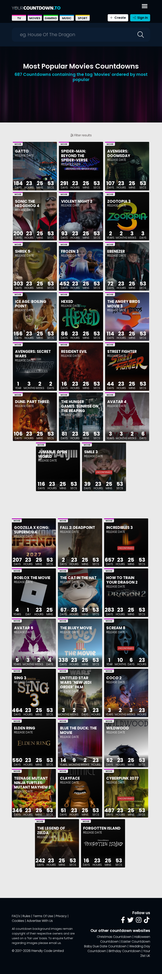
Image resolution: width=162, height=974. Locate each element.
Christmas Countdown (114, 936)
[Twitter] (130, 921)
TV (19, 18)
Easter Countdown (135, 941)
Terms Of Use (43, 916)
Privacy (61, 916)
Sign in (142, 17)
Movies (34, 18)
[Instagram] (138, 921)
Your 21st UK (145, 953)
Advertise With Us (40, 920)
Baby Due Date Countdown (105, 946)
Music (67, 18)
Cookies (18, 920)
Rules (26, 916)
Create (120, 17)
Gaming (51, 18)
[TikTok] (146, 921)
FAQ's (16, 916)
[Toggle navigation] (144, 5)
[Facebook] (123, 921)
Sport (82, 18)
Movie (18, 144)
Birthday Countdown (125, 951)
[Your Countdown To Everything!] (36, 7)
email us (55, 943)
